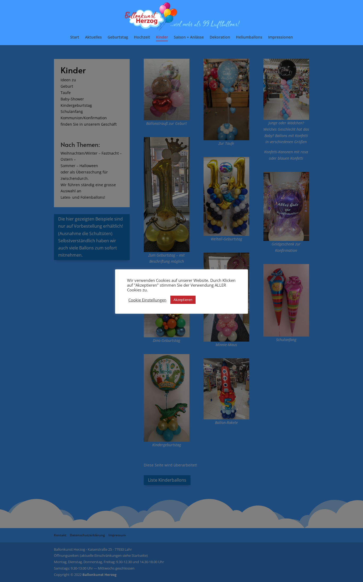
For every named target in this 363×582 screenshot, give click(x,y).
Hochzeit (142, 37)
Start (74, 37)
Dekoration (220, 37)
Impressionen (280, 37)
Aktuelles (93, 37)
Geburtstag (118, 37)
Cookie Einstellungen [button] (147, 300)
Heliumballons (249, 37)
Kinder (162, 37)
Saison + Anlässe (189, 37)
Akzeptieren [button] (183, 299)
